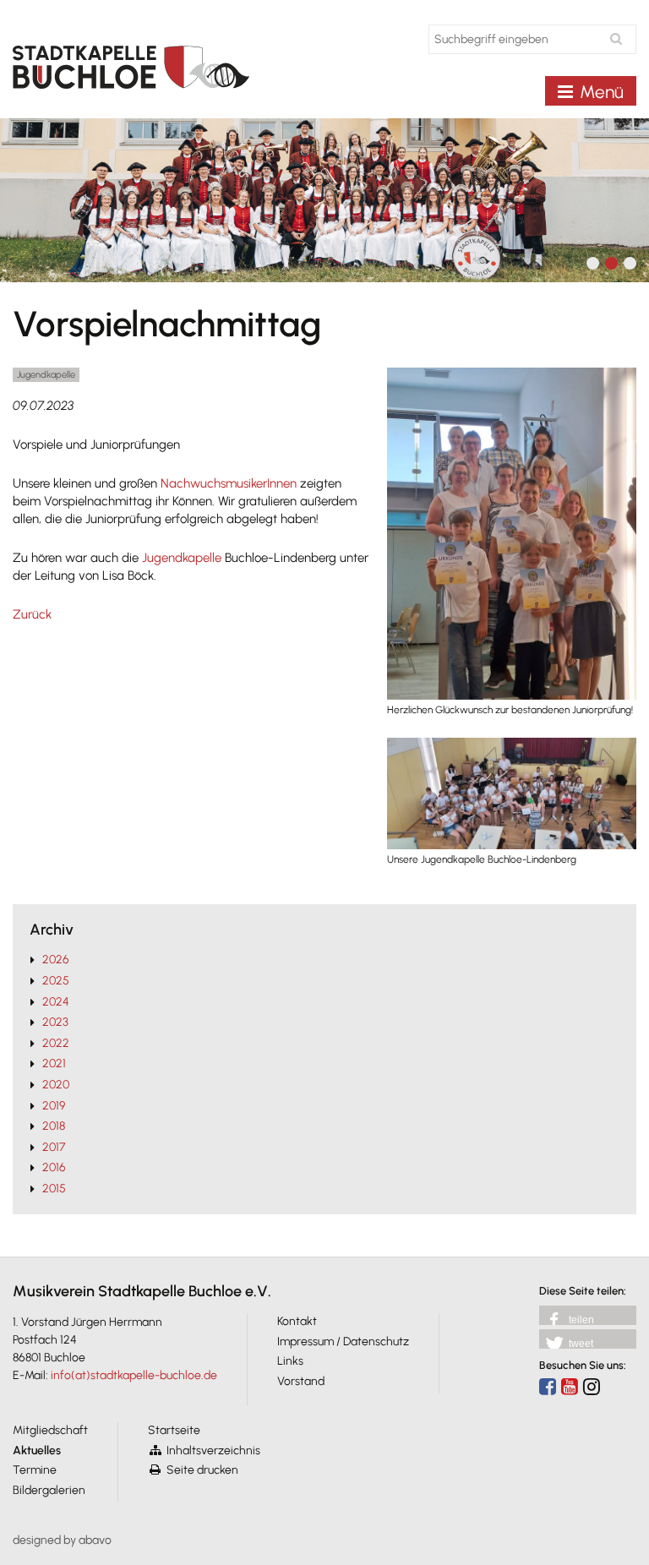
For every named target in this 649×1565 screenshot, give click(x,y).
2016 (54, 1167)
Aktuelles (37, 1450)
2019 (53, 1106)
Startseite (174, 1430)
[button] (587, 1315)
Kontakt (297, 1321)
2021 (54, 1063)
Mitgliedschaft (50, 1430)
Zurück (32, 614)
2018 (53, 1126)
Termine (35, 1470)
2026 (55, 959)
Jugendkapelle (183, 557)
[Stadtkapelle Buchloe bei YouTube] (569, 1386)
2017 (53, 1147)
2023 (55, 1022)
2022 (55, 1043)
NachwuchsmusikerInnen (230, 483)
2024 (55, 1002)
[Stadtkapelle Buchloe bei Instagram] (591, 1386)
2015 (54, 1188)
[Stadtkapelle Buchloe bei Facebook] (547, 1386)
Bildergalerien (49, 1490)
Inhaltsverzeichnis (213, 1450)
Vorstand (300, 1381)
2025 (55, 980)
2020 (55, 1084)
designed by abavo (62, 1540)
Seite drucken (202, 1470)
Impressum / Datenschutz (343, 1341)
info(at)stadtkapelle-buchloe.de (134, 1375)
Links (290, 1361)
